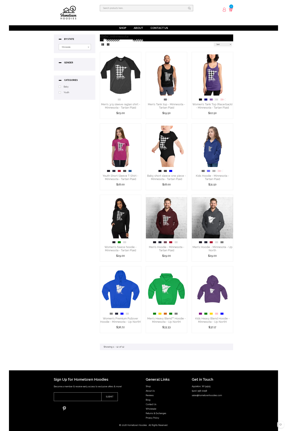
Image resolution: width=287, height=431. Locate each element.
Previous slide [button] (196, 98)
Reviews (150, 395)
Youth (66, 92)
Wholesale (151, 409)
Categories (71, 80)
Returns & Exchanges (156, 413)
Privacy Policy (152, 418)
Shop (122, 28)
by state (69, 39)
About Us (150, 391)
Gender (68, 63)
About (138, 28)
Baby (66, 87)
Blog (148, 400)
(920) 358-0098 (199, 391)
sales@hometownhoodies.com (207, 395)
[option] (120, 99)
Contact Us (159, 28)
